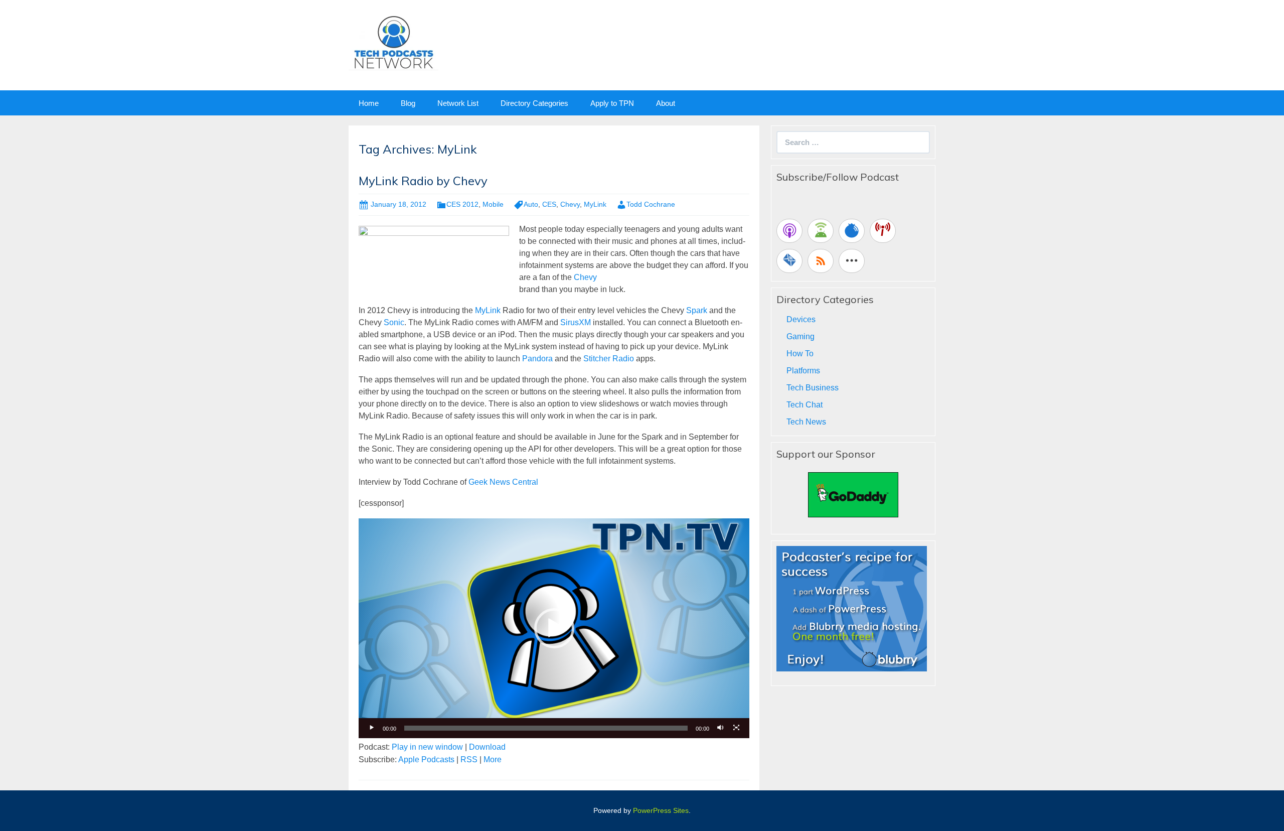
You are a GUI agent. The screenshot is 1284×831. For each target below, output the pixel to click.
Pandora (537, 358)
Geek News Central (503, 482)
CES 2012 (462, 204)
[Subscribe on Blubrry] (852, 231)
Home (369, 103)
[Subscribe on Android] (821, 231)
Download (487, 747)
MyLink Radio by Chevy (423, 180)
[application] (554, 628)
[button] (554, 628)
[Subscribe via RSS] (821, 261)
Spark (696, 310)
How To (800, 353)
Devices (801, 319)
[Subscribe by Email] (789, 261)
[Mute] (720, 728)
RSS (468, 759)
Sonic (394, 322)
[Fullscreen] (736, 728)
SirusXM (575, 322)
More (493, 759)
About (665, 103)
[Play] (372, 728)
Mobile (493, 204)
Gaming (800, 336)
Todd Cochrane (650, 204)
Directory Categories (534, 103)
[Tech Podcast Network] (393, 42)
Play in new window (427, 747)
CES (549, 204)
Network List (457, 103)
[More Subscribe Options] (852, 261)
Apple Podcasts (426, 759)
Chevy (570, 204)
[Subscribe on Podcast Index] (883, 231)
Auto (531, 204)
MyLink (595, 204)
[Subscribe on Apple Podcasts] (789, 231)
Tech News (806, 422)
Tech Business (812, 387)
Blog (408, 103)
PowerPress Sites (661, 810)
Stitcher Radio (607, 358)
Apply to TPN (612, 103)
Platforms (803, 370)
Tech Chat (804, 404)
